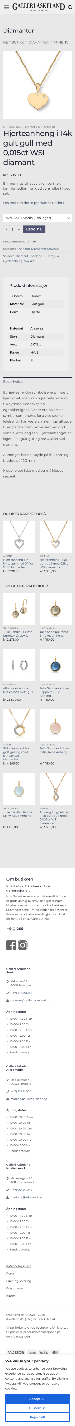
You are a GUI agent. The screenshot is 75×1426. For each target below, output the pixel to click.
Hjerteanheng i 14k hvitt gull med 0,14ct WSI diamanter (18, 563)
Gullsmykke (52, 256)
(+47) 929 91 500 (20, 1091)
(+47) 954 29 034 (21, 1189)
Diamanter (39, 42)
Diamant (22, 256)
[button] (6, 7)
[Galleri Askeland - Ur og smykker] (38, 7)
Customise (37, 1408)
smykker (29, 261)
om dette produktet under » (34, 203)
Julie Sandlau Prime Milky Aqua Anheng (17, 814)
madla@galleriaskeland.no (29, 1098)
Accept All (37, 1399)
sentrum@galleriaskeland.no (30, 1000)
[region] (37, 1390)
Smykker (53, 248)
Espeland (35, 256)
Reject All (37, 1417)
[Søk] (70, 7)
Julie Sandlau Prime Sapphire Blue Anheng (54, 692)
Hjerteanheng (12, 261)
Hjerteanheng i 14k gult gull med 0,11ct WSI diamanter (54, 563)
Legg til (34, 229)
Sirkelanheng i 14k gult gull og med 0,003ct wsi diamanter (16, 754)
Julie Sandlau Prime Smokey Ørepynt (17, 633)
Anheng (61, 42)
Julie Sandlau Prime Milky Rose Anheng (54, 750)
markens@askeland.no (26, 1197)
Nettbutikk (13, 42)
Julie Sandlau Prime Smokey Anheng (54, 633)
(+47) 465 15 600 (21, 993)
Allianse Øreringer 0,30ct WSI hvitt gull (18, 690)
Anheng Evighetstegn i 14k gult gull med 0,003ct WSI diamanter (55, 818)
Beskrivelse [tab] (13, 382)
